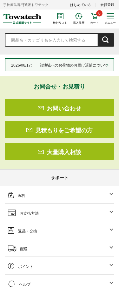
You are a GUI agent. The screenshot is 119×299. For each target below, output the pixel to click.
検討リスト (60, 22)
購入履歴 (78, 22)
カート (94, 22)
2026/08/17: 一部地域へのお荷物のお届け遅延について (59, 65)
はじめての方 (80, 5)
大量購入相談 (64, 152)
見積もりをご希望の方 (64, 130)
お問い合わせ (64, 108)
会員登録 (107, 5)
